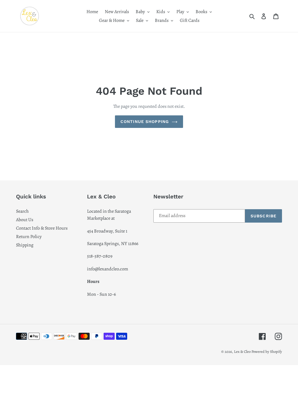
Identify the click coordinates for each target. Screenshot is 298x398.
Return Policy (29, 236)
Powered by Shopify (266, 351)
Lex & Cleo (242, 351)
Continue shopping (144, 121)
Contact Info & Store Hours (42, 228)
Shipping (24, 245)
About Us (24, 219)
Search (22, 211)
